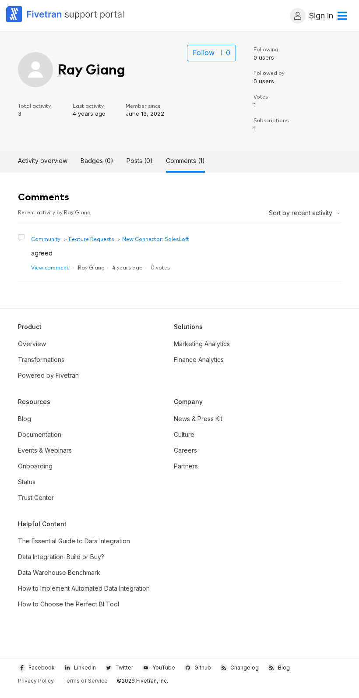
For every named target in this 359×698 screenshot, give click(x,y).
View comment (50, 267)
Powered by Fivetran (48, 375)
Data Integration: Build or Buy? (61, 556)
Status (26, 481)
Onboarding (35, 466)
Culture (184, 434)
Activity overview (42, 160)
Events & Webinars (45, 450)
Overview (32, 343)
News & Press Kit (198, 418)
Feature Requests (91, 238)
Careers (185, 450)
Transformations (41, 359)
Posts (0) (140, 160)
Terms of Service (85, 680)
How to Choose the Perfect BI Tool (68, 604)
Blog (24, 418)
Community (45, 238)
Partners (186, 466)
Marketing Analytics (202, 343)
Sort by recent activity (301, 212)
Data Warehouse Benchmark (59, 572)
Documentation (39, 434)
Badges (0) (97, 160)
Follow (204, 52)
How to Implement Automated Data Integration (84, 588)
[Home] (65, 15)
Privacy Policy (36, 680)
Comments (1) (185, 160)
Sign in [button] (321, 15)
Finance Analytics (199, 359)
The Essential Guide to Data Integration (74, 541)
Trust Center (36, 497)
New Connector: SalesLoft (155, 238)
